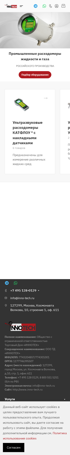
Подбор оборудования (35, 74)
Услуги (10, 399)
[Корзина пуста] (63, 6)
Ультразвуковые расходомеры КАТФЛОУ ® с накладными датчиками (28, 132)
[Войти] (56, 6)
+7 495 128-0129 (23, 290)
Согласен (13, 447)
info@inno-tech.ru (22, 298)
